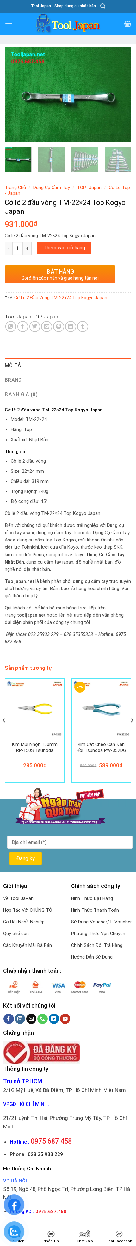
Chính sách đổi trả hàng (96, 945)
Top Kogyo (64, 540)
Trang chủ (15, 187)
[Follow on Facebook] (8, 1019)
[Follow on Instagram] (20, 1019)
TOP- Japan (89, 187)
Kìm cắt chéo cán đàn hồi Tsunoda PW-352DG (101, 747)
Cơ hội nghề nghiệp (24, 921)
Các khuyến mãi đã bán (27, 945)
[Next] (121, 94)
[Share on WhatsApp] (10, 326)
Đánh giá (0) (21, 395)
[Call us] (42, 1019)
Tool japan (18, 316)
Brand (13, 380)
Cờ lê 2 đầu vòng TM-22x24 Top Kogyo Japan (60, 297)
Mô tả (13, 365)
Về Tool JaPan (18, 898)
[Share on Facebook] (22, 326)
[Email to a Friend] (46, 326)
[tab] (68, 365)
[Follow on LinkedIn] (54, 1019)
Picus (38, 555)
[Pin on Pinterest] (58, 326)
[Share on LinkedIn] (70, 326)
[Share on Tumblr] (82, 326)
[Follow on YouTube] (65, 1019)
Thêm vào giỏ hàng (64, 247)
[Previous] (15, 94)
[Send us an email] (31, 1019)
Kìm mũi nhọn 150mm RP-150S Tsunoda (35, 747)
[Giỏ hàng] (127, 24)
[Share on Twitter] (34, 326)
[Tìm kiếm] (102, 6)
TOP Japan (45, 316)
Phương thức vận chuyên (98, 933)
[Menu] (9, 24)
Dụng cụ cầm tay (51, 187)
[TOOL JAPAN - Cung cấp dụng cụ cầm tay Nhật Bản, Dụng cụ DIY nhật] (68, 24)
